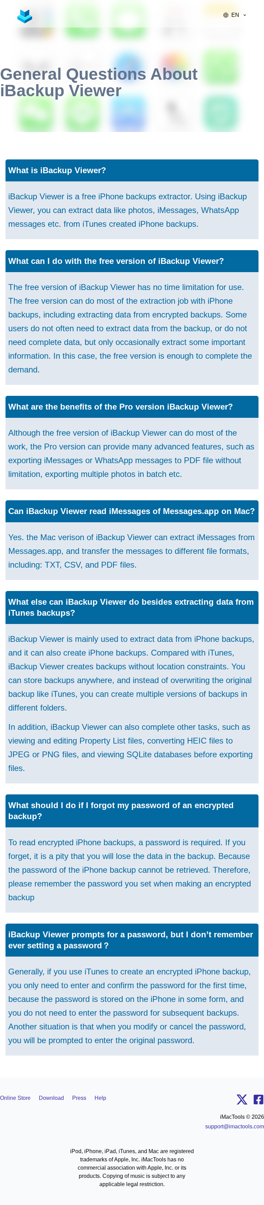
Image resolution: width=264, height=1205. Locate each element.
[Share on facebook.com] (258, 1100)
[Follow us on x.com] (242, 1100)
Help (100, 1098)
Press (79, 1098)
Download (51, 1098)
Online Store (15, 1098)
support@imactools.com (234, 1126)
